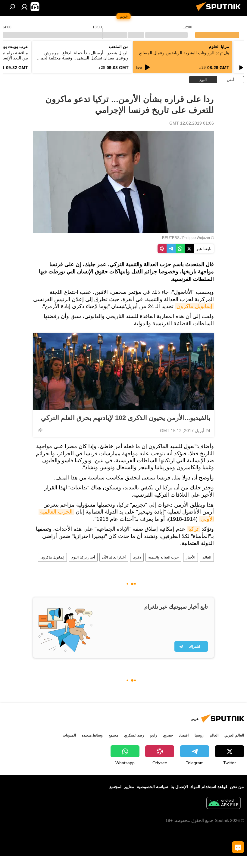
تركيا (193, 529)
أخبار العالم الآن (114, 557)
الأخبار (190, 557)
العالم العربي (234, 735)
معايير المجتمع (121, 786)
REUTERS (171, 238)
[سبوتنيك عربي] (220, 11)
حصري (168, 735)
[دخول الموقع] (24, 7)
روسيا (199, 735)
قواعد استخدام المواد (208, 786)
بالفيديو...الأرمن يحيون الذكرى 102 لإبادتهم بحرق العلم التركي (125, 418)
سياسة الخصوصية (152, 786)
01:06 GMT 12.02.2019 (191, 123)
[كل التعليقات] (238, 847)
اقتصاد (184, 735)
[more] (40, 430)
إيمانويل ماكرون (194, 306)
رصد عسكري (134, 735)
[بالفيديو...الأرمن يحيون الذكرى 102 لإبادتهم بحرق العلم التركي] (123, 371)
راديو (153, 735)
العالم (206, 557)
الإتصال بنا (179, 786)
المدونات (69, 735)
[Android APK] (223, 803)
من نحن (237, 786)
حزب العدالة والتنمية (163, 557)
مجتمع (113, 735)
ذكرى (137, 557)
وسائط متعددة (92, 735)
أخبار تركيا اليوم (83, 557)
